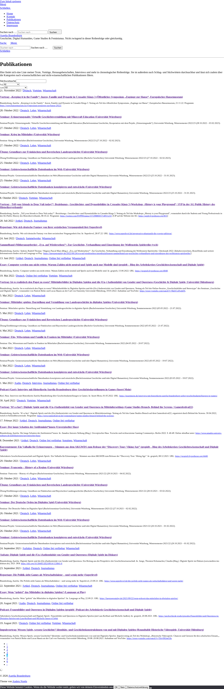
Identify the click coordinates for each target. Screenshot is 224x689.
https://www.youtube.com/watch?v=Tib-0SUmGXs (149, 638)
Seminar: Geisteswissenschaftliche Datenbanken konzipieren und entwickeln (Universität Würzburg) (56, 186)
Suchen (57, 48)
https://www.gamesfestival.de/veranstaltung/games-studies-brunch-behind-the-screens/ (75, 416)
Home (10, 13)
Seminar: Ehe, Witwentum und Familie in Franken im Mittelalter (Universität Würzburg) (50, 337)
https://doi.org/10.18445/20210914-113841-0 (41, 563)
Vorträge (37, 90)
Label (2, 88)
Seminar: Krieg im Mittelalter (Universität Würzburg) (30, 134)
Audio (17, 383)
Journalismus (40, 220)
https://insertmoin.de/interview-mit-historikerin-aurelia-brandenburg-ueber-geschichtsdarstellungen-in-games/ (168, 396)
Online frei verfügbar (60, 258)
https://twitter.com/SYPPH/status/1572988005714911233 (86, 216)
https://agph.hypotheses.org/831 (152, 216)
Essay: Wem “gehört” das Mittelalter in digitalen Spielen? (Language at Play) (43, 592)
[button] (112, 4)
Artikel (18, 220)
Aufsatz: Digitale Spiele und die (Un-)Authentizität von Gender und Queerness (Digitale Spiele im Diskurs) (59, 554)
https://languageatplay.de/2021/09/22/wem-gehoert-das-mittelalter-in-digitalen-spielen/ (139, 598)
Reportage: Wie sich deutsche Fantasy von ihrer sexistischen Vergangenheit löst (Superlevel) (51, 227)
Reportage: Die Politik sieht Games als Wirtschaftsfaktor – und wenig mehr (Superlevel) (48, 574)
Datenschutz (13, 22)
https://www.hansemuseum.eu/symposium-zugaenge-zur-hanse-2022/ (30, 105)
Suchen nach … (8, 32)
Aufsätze (27, 548)
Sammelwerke (33, 238)
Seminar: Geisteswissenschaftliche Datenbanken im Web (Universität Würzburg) (44, 169)
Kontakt (11, 16)
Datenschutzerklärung (137, 687)
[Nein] (150, 688)
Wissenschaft (49, 90)
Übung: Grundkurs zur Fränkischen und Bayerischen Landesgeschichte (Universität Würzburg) (53, 151)
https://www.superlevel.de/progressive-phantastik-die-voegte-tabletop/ (140, 233)
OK (116, 687)
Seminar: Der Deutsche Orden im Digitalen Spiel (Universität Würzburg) (40, 502)
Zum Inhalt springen (10, 1)
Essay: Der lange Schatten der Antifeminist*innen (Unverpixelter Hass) (39, 427)
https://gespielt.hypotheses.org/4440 (191, 456)
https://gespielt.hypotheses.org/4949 (151, 271)
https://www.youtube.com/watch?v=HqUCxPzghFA (162, 291)
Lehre (33, 110)
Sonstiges (67, 440)
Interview (37, 383)
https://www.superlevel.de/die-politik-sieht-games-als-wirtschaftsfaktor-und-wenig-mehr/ (143, 581)
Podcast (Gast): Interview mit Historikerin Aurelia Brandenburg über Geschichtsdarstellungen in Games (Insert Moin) (65, 389)
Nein (122, 687)
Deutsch (27, 90)
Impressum (12, 25)
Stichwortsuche (8, 81)
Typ (1, 85)
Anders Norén (19, 681)
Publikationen (14, 19)
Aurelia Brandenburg (11, 35)
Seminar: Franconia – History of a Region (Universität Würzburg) (36, 467)
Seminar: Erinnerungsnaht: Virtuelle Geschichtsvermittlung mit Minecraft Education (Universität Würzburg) (61, 116)
